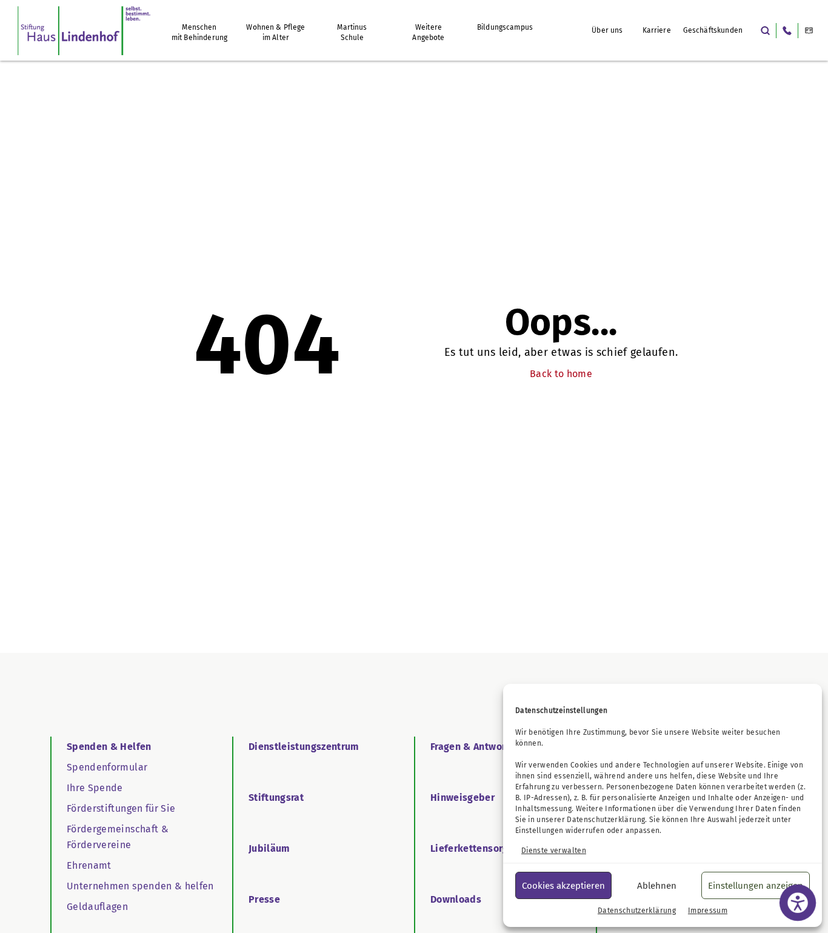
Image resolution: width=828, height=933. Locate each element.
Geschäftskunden (713, 30)
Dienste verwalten (553, 850)
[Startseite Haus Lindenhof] (84, 30)
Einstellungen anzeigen (755, 885)
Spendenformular (107, 767)
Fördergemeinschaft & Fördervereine (118, 837)
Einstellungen (539, 830)
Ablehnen (656, 885)
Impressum (707, 910)
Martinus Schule (352, 32)
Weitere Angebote (428, 32)
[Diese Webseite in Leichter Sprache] (809, 30)
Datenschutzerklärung (606, 819)
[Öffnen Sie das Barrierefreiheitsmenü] (798, 903)
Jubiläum (269, 848)
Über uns (607, 30)
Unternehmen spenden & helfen (140, 886)
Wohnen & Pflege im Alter (275, 32)
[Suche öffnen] (765, 30)
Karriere (657, 30)
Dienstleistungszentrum (304, 746)
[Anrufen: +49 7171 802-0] (787, 30)
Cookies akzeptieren (563, 885)
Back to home (561, 374)
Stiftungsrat (276, 797)
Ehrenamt (89, 865)
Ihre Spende (95, 788)
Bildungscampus (505, 27)
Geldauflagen (97, 906)
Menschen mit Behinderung (199, 32)
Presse (264, 899)
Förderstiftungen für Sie (121, 808)
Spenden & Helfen (109, 746)
